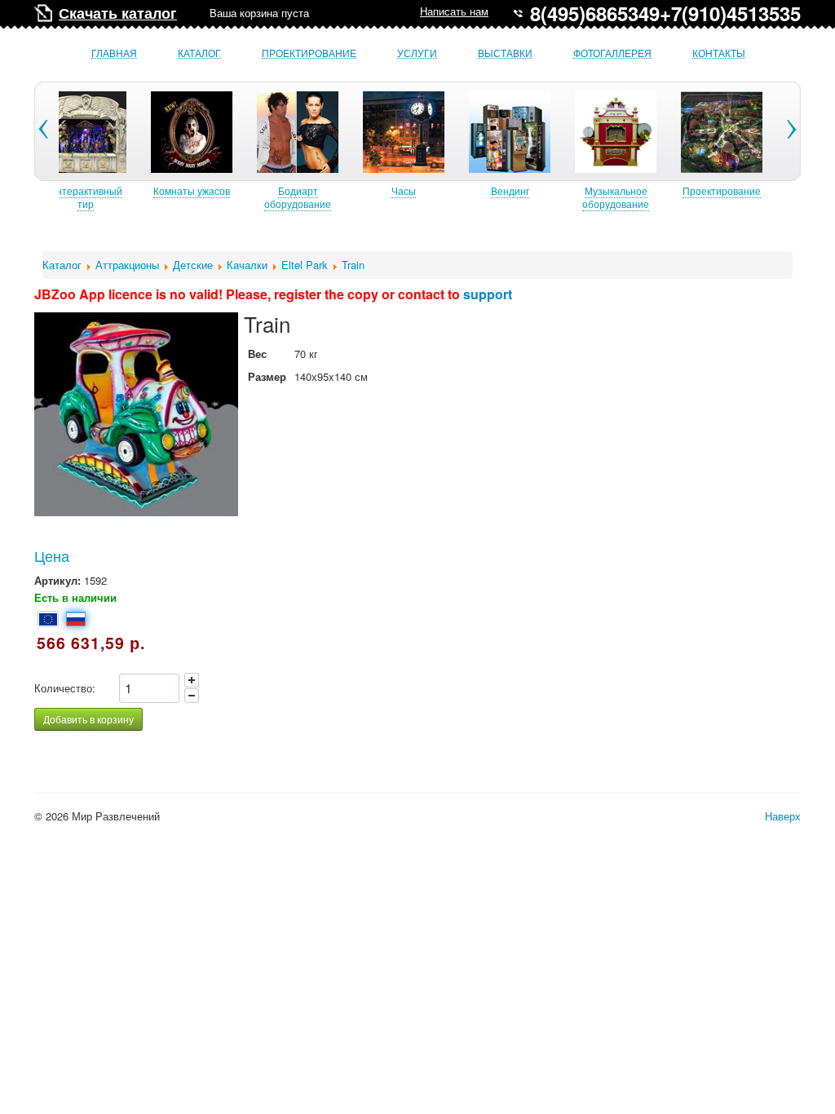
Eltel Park (304, 264)
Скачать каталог (118, 13)
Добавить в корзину (88, 719)
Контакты (718, 53)
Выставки (505, 53)
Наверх (783, 816)
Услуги (417, 53)
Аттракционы (127, 264)
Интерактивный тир (85, 196)
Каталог (199, 53)
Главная (114, 53)
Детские (193, 264)
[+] (191, 680)
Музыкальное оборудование (615, 196)
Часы (403, 190)
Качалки (247, 264)
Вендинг (510, 190)
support (487, 294)
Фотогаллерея (612, 53)
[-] (191, 695)
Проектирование (309, 53)
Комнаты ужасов (191, 190)
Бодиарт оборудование (297, 196)
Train (353, 264)
